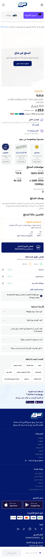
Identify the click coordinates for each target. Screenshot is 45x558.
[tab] (34, 15)
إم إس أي (34, 105)
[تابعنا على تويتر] (35, 528)
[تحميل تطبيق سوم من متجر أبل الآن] (39, 402)
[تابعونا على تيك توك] (24, 528)
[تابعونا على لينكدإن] (18, 528)
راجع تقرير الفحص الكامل (37, 289)
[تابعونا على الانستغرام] (29, 528)
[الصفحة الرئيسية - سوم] (22, 4)
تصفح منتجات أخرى (22, 63)
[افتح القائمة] (41, 4)
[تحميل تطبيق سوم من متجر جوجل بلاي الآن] (30, 402)
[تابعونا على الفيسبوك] (41, 528)
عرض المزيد (37, 161)
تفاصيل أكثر (35, 125)
